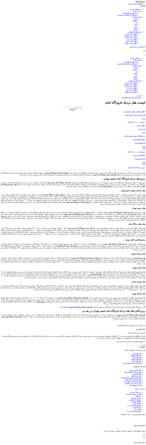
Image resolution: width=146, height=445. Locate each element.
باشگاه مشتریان (136, 401)
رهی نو (112, 431)
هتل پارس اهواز (136, 376)
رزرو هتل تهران (41, 301)
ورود (131, 47)
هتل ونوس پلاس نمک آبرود (132, 381)
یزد (136, 22)
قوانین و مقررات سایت (133, 394)
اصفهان (134, 20)
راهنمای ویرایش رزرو (134, 411)
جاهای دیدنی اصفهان (130, 36)
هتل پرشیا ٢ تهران (139, 258)
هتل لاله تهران (136, 374)
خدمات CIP (137, 11)
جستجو (73, 109)
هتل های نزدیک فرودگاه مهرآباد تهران (80, 307)
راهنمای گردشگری (135, 400)
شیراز (135, 30)
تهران (135, 18)
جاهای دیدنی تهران (131, 34)
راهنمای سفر (137, 403)
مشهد (135, 28)
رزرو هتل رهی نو (135, 9)
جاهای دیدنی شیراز (131, 37)
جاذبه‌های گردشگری (134, 32)
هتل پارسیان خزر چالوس (133, 383)
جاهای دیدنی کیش (131, 41)
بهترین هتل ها (137, 17)
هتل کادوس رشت (135, 370)
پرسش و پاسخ (136, 398)
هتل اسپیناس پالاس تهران (133, 379)
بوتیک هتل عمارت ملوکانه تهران (131, 377)
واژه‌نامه (138, 396)
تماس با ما (137, 409)
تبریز (135, 26)
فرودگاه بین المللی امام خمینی (127, 15)
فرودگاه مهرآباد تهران (130, 13)
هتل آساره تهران (95, 274)
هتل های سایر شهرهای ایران (132, 363)
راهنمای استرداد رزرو (134, 405)
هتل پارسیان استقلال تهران (132, 372)
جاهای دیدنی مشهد (131, 43)
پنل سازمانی (137, 407)
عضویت (142, 347)
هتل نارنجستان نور (135, 385)
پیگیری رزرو (139, 47)
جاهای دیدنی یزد (132, 39)
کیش (135, 24)
